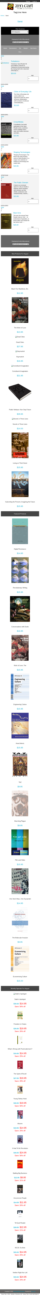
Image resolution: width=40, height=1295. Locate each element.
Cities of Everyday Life (22, 92)
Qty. (20, 48)
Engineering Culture (20, 704)
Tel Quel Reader (20, 1223)
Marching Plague (20, 821)
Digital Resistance (20, 549)
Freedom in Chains (20, 1024)
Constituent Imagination (20, 371)
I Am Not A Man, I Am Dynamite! (20, 899)
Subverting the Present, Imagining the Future (20, 502)
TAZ (20, 782)
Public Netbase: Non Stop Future (20, 409)
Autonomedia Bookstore (19, 1291)
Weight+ (25, 48)
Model (5, 48)
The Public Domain (21, 183)
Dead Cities (20, 342)
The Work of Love (20, 328)
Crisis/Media (18, 122)
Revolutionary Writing (20, 588)
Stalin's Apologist (20, 999)
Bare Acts (17, 213)
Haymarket (20, 357)
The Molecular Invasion (20, 938)
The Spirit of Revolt (20, 1074)
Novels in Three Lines (20, 424)
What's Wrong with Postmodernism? (20, 1049)
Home (28, 1)
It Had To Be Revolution (20, 1148)
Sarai (2, 55)
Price (20, 52)
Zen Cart (33, 1291)
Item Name (33, 48)
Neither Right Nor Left (20, 1272)
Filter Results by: (20, 29)
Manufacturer (13, 48)
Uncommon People (20, 1198)
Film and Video (20, 860)
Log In (35, 1)
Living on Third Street (20, 463)
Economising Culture (20, 976)
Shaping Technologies (22, 152)
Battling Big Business (20, 1173)
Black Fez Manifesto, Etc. (20, 289)
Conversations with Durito (20, 627)
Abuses (20, 1123)
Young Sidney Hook (20, 1099)
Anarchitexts (20, 743)
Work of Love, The (20, 665)
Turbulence (15, 61)
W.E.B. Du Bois (20, 1248)
